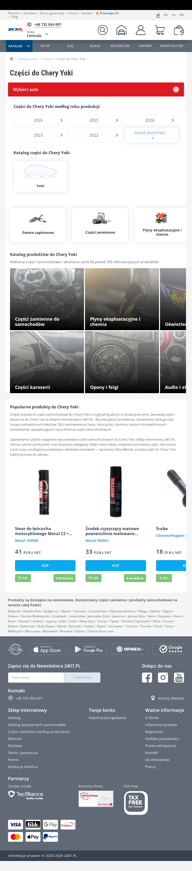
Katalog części (28, 59)
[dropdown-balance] (179, 30)
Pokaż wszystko (149, 132)
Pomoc (73, 13)
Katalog (14, 717)
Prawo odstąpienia (160, 745)
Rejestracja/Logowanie (107, 717)
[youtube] (179, 678)
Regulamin (154, 731)
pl (158, 14)
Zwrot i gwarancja (52, 13)
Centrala (34, 34)
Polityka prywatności (162, 738)
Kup (45, 565)
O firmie (152, 717)
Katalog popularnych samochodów (37, 724)
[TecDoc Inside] (38, 795)
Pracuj (150, 766)
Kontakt (86, 13)
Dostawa (30, 13)
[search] (103, 30)
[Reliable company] (96, 799)
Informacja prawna (161, 724)
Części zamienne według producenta (39, 731)
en (166, 14)
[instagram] (163, 678)
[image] (45, 492)
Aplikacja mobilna (23, 766)
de (182, 14)
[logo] (17, 30)
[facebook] (147, 678)
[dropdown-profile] (141, 30)
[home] (12, 58)
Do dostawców (157, 759)
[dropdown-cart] (160, 30)
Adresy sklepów (171, 698)
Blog (15, 16)
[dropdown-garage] (121, 30)
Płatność (14, 13)
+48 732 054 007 (29, 698)
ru (174, 14)
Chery (47, 59)
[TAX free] (136, 803)
